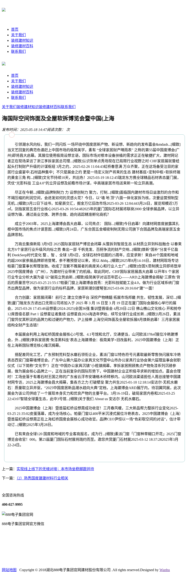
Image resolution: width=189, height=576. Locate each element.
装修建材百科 (22, 46)
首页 (14, 29)
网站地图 (9, 570)
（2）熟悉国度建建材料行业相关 (42, 478)
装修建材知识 (22, 40)
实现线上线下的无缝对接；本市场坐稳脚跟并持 (55, 469)
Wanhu (164, 570)
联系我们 (18, 51)
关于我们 (18, 35)
